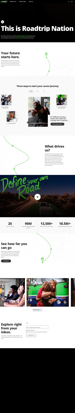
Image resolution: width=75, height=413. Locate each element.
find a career (19, 38)
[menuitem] (68, 1)
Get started (6, 260)
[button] (37, 196)
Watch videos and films (57, 124)
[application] (37, 196)
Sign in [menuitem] (71, 1)
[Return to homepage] (4, 1)
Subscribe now (31, 335)
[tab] (31, 91)
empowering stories (22, 36)
